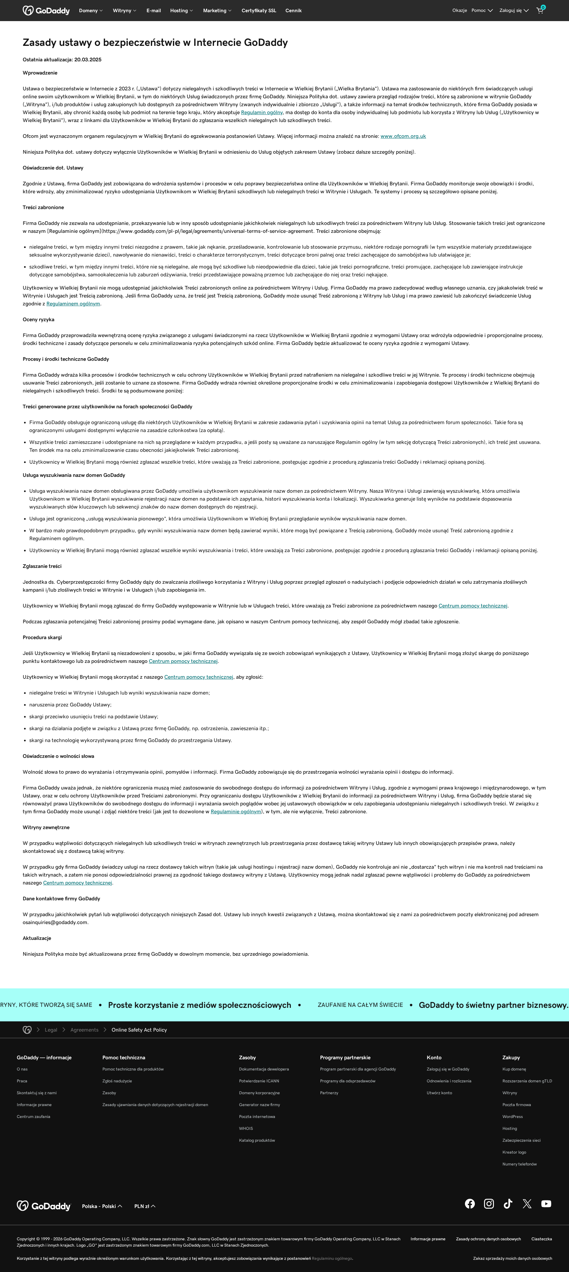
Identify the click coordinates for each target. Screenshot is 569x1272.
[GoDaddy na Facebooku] (470, 1207)
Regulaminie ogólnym (236, 811)
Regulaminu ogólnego (332, 1258)
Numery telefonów (519, 1164)
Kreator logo (514, 1152)
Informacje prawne (34, 1104)
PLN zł (141, 1206)
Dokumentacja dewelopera (264, 1069)
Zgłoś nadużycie (117, 1081)
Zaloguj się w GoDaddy (448, 1069)
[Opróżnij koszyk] (540, 10)
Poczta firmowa (516, 1104)
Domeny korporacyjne (259, 1093)
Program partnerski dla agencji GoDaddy (358, 1069)
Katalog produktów (257, 1140)
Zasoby (109, 1093)
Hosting (509, 1128)
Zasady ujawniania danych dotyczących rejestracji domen (155, 1104)
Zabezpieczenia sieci (521, 1140)
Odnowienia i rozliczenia (449, 1081)
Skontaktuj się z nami (37, 1093)
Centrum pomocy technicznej (473, 605)
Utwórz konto (439, 1093)
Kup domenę (514, 1069)
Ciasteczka (541, 1239)
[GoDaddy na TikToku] (508, 1207)
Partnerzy (329, 1093)
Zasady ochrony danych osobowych (488, 1239)
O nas (22, 1069)
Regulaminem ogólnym (73, 303)
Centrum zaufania (33, 1116)
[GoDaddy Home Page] (44, 1206)
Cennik (293, 10)
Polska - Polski (99, 1206)
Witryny (509, 1093)
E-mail (154, 10)
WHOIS (246, 1128)
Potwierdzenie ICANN (259, 1081)
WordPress (512, 1116)
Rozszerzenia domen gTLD (527, 1081)
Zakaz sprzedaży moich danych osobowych (512, 1258)
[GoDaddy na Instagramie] (489, 1207)
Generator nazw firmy (259, 1104)
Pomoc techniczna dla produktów (133, 1069)
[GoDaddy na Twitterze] (527, 1207)
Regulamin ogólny (262, 112)
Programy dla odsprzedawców (347, 1081)
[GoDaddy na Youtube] (546, 1207)
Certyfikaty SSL (259, 10)
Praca (22, 1081)
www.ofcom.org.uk (403, 136)
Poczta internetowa (257, 1116)
